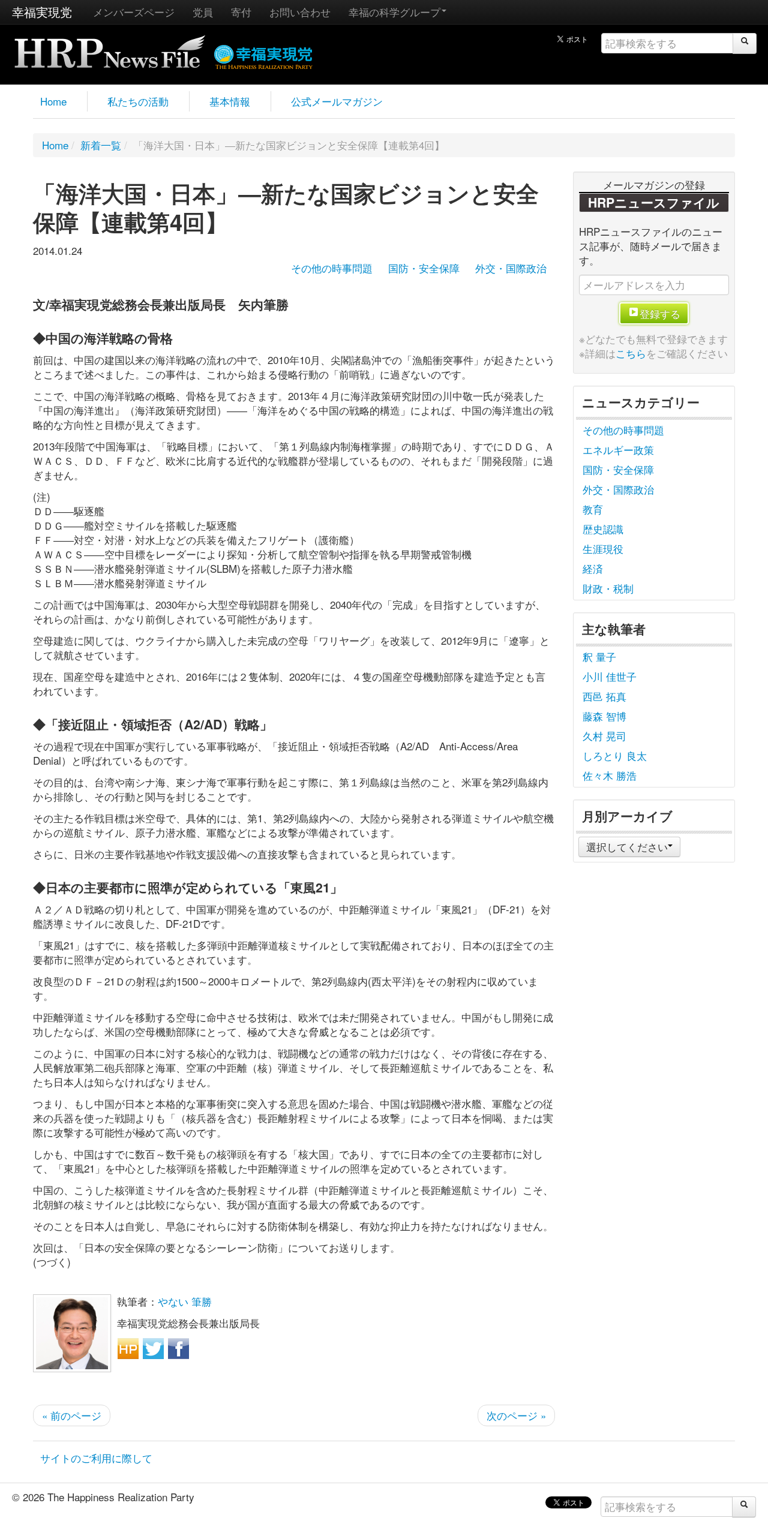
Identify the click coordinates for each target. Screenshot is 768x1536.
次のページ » (516, 1415)
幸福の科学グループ (394, 11)
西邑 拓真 (604, 696)
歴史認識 (603, 528)
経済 (593, 568)
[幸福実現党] (263, 54)
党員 (203, 11)
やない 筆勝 (185, 1301)
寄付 (241, 11)
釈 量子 (599, 656)
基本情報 (229, 101)
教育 (593, 508)
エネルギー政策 (618, 449)
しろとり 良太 (615, 755)
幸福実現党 (42, 11)
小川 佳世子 (610, 676)
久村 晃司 (604, 735)
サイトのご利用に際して (96, 1457)
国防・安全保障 (424, 267)
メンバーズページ (134, 11)
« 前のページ (71, 1415)
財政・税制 (608, 588)
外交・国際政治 (511, 267)
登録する (660, 313)
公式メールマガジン (337, 101)
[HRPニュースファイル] (109, 48)
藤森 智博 (604, 715)
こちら (631, 352)
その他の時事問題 (332, 267)
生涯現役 (603, 548)
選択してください (627, 846)
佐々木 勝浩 (610, 775)
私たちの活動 (138, 101)
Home (53, 101)
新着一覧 (100, 144)
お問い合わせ (300, 11)
